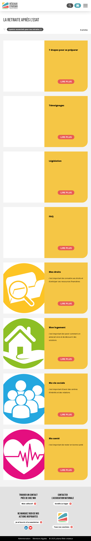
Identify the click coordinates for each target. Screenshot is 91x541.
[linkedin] (26, 527)
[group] (25, 29)
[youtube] (30, 527)
